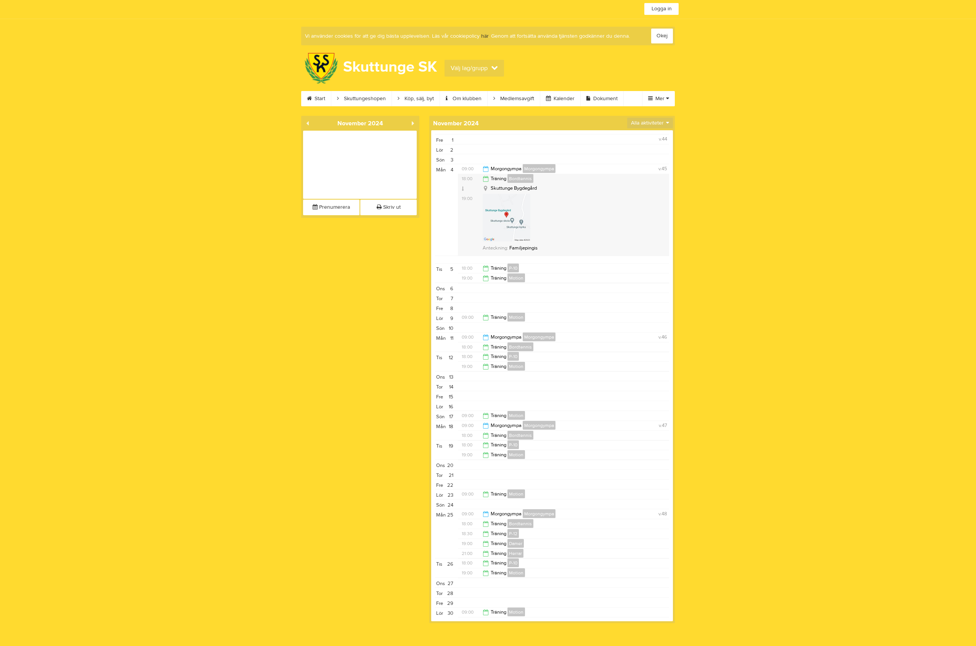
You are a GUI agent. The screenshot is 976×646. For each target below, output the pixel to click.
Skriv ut (391, 207)
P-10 (513, 268)
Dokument (605, 98)
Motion (516, 278)
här (484, 36)
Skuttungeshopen (364, 98)
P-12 (513, 534)
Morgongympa (539, 169)
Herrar (515, 553)
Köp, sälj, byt (418, 98)
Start (319, 98)
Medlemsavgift (516, 98)
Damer (515, 543)
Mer (660, 98)
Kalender (563, 98)
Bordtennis (520, 179)
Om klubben (466, 98)
